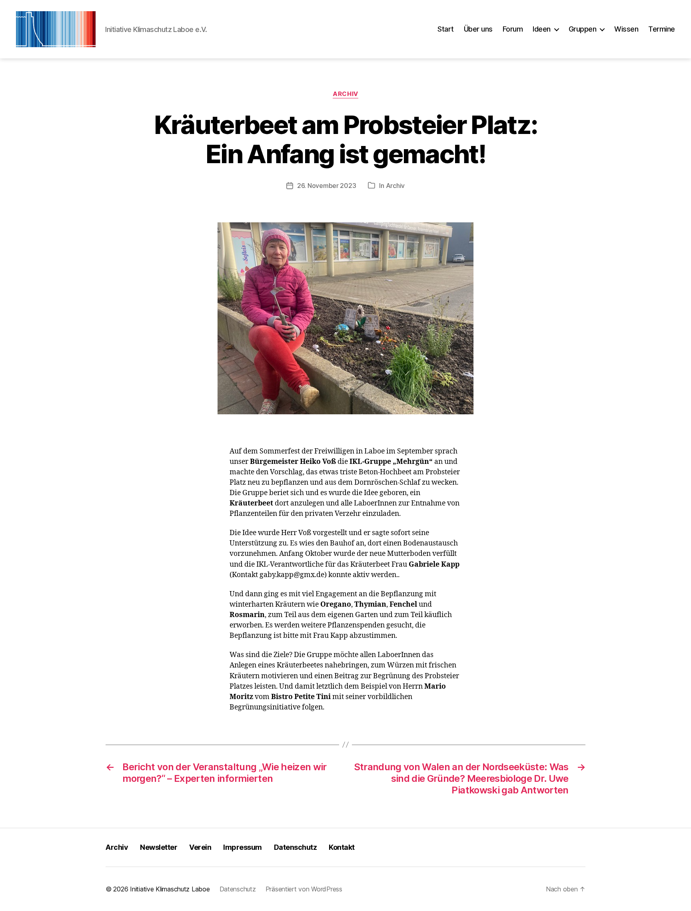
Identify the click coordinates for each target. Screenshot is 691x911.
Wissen (626, 29)
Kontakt (342, 847)
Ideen (542, 29)
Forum (513, 29)
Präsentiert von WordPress (304, 889)
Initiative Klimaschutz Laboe (170, 889)
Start (445, 29)
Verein (200, 847)
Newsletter (158, 847)
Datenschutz (295, 847)
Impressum (242, 847)
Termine (661, 29)
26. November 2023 (326, 186)
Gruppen (583, 29)
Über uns (478, 29)
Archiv (345, 94)
